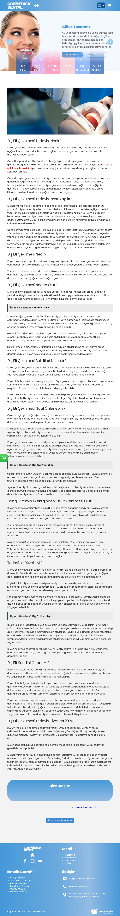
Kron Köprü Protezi (19, 886)
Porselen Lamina (18, 883)
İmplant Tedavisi (18, 892)
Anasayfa (70, 855)
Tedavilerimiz (72, 860)
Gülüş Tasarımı (17, 878)
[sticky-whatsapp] (4, 458)
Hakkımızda (71, 858)
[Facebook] (25, 861)
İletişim (68, 863)
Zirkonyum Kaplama (20, 880)
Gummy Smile (17, 889)
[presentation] (10, 42)
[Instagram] (92, 807)
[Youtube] (40, 861)
